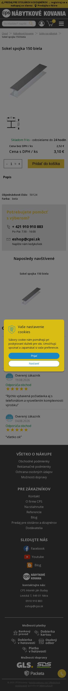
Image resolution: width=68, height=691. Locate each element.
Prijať (34, 355)
